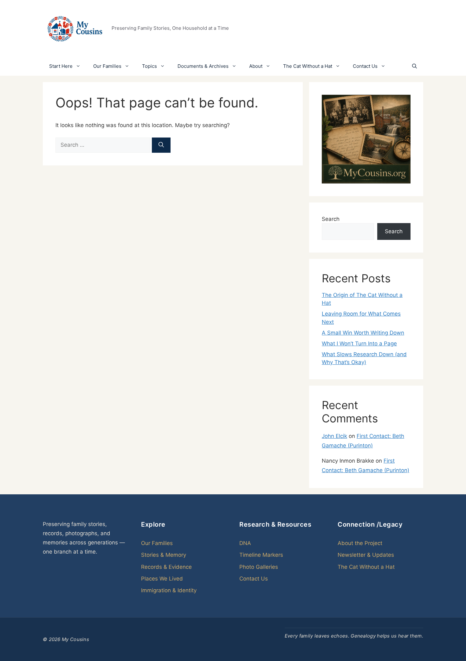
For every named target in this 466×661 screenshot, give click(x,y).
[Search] (161, 145)
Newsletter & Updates (366, 555)
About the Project (360, 543)
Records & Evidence (166, 567)
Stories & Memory (163, 555)
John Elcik (334, 436)
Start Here (61, 66)
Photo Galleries (258, 567)
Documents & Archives (203, 66)
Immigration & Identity (169, 590)
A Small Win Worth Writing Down (363, 333)
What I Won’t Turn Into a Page (359, 343)
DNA (245, 543)
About (255, 66)
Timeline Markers (261, 555)
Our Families (107, 66)
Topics (149, 66)
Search (331, 219)
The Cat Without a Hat (307, 66)
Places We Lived (162, 578)
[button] (414, 66)
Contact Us (365, 66)
